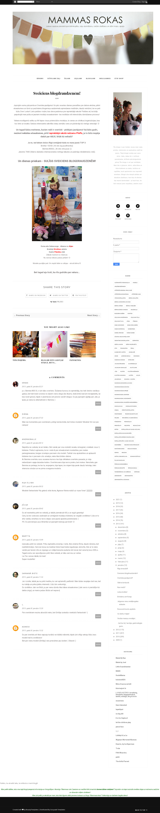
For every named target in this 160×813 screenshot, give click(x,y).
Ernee (25, 383)
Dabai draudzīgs (132, 325)
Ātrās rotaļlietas (120, 298)
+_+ (117, 731)
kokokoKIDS (120, 680)
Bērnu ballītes (133, 298)
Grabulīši (132, 352)
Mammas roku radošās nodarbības (126, 402)
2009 (118, 640)
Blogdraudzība (120, 313)
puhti (118, 757)
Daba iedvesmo (119, 325)
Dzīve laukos (119, 344)
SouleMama (120, 675)
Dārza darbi (131, 332)
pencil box (120, 727)
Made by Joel (121, 662)
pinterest (118, 219)
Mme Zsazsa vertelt (123, 684)
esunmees (120, 701)
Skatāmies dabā (119, 448)
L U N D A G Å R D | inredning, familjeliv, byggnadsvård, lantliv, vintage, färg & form (127, 694)
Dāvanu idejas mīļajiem (122, 336)
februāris (121, 562)
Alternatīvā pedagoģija (122, 282)
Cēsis (128, 321)
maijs (120, 551)
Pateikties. (75, 360)
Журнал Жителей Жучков (126, 740)
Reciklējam (136, 425)
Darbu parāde (119, 332)
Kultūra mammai (120, 375)
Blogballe (134, 309)
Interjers (131, 360)
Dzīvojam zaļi (53, 78)
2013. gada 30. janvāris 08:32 (32, 486)
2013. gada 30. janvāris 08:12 (32, 443)
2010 (118, 637)
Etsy (116, 348)
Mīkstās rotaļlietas (128, 410)
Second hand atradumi (131, 444)
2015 (118, 517)
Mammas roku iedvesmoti (123, 398)
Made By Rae (121, 658)
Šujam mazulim (120, 460)
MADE (118, 671)
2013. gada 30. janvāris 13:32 (32, 630)
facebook (128, 209)
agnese (26, 627)
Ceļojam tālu (135, 317)
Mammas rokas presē (121, 390)
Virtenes (137, 472)
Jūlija (25, 505)
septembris (122, 538)
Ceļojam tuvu (119, 321)
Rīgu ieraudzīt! (122, 569)
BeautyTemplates (32, 810)
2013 (118, 524)
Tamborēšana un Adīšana (123, 472)
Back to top (140, 810)
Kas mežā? (121, 587)
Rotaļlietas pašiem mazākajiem (124, 437)
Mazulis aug (119, 406)
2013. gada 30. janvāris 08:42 (32, 509)
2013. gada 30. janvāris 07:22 (32, 418)
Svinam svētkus (135, 456)
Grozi (116, 356)
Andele (135, 282)
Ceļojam (78, 78)
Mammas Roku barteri (122, 394)
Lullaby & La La (121, 735)
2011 (118, 633)
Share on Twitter (60, 295)
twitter (137, 209)
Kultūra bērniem (133, 371)
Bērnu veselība (131, 305)
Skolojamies (104, 78)
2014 (118, 520)
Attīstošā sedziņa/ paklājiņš (123, 290)
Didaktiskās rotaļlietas (122, 340)
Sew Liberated (121, 705)
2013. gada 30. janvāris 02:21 (32, 387)
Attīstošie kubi (136, 294)
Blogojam (90, 78)
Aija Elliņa (28, 483)
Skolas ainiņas (132, 448)
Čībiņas (135, 321)
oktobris (121, 534)
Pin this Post (81, 295)
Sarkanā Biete (30, 573)
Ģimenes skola (125, 356)
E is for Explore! (122, 718)
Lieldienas (118, 379)
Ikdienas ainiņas (120, 360)
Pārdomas (118, 421)
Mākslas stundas (131, 406)
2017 (118, 510)
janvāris (121, 565)
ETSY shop (119, 78)
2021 (118, 499)
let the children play (123, 722)
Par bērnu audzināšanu (130, 417)
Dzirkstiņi (135, 340)
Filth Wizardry (121, 753)
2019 (118, 503)
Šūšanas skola (132, 468)
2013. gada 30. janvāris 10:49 (32, 540)
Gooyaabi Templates (57, 810)
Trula (118, 748)
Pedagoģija (128, 421)
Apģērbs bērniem (120, 286)
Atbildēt (98, 403)
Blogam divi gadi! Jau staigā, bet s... (52, 361)
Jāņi (116, 371)
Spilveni (124, 452)
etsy (118, 209)
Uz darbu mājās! (123, 614)
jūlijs (119, 544)
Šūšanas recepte (120, 468)
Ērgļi (132, 348)
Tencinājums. (19, 360)
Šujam (67, 78)
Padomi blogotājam (131, 414)
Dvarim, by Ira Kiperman (125, 744)
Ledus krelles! (122, 592)
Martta (26, 536)
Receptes (127, 425)
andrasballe (29, 439)
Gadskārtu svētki (120, 352)
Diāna (25, 414)
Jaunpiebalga (132, 363)
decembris (122, 527)
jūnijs (120, 548)
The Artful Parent (122, 761)
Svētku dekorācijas (121, 456)
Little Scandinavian (123, 667)
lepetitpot (119, 709)
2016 (118, 513)
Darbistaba (131, 329)
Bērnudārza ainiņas (121, 309)
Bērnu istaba (119, 305)
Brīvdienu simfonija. (124, 597)
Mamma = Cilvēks (129, 379)
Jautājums (133, 367)
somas (117, 452)
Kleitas (122, 371)
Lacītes (131, 375)
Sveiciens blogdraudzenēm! (127, 573)
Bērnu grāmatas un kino (122, 302)
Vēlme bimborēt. (123, 583)
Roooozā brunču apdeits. (126, 609)
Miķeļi (117, 410)
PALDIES (60, 302)
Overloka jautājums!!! (125, 578)
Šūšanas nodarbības (121, 464)
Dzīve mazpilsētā (131, 344)
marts (120, 558)
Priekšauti (118, 425)
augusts (121, 541)
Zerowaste (118, 475)
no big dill (119, 714)
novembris (122, 531)
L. (23, 604)
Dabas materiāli (120, 329)
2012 (118, 630)
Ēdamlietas (123, 348)
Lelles (138, 375)
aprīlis (120, 555)
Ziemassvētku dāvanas (122, 479)
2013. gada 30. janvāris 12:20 (32, 608)
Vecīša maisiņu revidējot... (126, 618)
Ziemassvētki (129, 475)
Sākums (40, 78)
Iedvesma (137, 356)
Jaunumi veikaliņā (121, 367)
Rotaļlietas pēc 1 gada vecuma (124, 441)
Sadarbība (118, 444)
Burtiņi (130, 313)
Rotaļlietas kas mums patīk (123, 433)
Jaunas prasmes (120, 363)
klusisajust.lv (121, 688)
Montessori (118, 414)
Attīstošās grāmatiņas (121, 294)
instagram (128, 219)
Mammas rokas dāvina (122, 387)
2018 (118, 506)
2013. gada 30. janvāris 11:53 (32, 577)
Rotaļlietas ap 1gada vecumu (130, 429)
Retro (116, 429)
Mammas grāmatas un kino (123, 383)
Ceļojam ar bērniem (121, 317)
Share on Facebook (37, 295)
